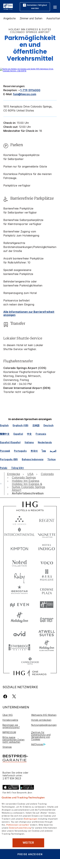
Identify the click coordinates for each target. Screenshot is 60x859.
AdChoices (37, 744)
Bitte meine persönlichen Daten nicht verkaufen (13, 739)
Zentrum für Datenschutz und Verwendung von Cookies (40, 736)
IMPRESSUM (9, 732)
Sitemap (7, 747)
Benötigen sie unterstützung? (11, 726)
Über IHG (7, 715)
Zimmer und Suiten (31, 18)
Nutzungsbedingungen (44, 725)
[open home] (2, 484)
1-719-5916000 (30, 90)
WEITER (28, 842)
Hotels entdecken (41, 720)
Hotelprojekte (10, 720)
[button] (55, 7)
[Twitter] (14, 696)
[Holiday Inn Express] (8, 6)
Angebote (9, 18)
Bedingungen (30, 818)
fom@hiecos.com (24, 94)
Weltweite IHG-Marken (43, 715)
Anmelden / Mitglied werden (37, 6)
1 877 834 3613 (11, 778)
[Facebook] (5, 696)
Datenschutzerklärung (20, 827)
